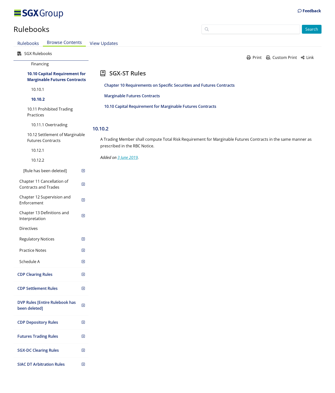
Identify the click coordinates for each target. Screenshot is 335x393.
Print (257, 57)
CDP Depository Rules (37, 322)
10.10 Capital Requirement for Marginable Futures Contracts (56, 76)
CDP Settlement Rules (37, 288)
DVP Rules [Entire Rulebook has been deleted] (46, 305)
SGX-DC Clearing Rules (38, 350)
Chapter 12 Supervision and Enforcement (45, 200)
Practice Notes (32, 250)
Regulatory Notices (36, 239)
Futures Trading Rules (37, 336)
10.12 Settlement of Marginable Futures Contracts (56, 137)
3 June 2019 (127, 157)
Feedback (311, 11)
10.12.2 (37, 160)
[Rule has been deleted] (45, 170)
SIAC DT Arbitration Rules (41, 364)
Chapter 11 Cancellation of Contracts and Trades (43, 184)
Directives (28, 228)
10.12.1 (37, 150)
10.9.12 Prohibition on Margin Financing (58, 61)
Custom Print (284, 57)
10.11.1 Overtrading (49, 124)
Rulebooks (31, 29)
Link (310, 57)
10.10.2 (38, 99)
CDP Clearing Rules (34, 274)
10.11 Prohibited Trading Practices (50, 112)
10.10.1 (37, 89)
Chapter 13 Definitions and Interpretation (44, 215)
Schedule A (29, 261)
